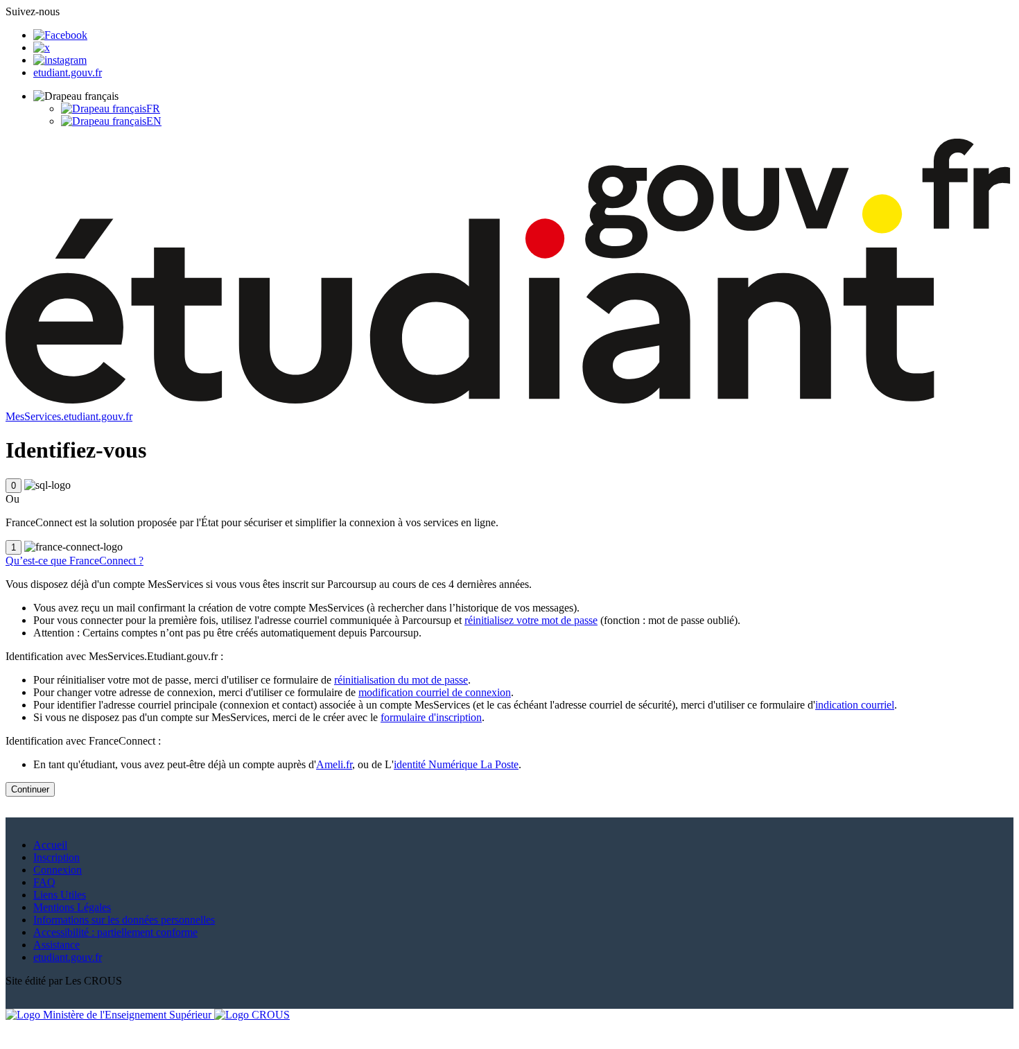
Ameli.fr (334, 764)
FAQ (44, 882)
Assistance (56, 945)
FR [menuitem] (153, 108)
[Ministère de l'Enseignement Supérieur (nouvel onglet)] (110, 1015)
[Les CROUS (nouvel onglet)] (252, 1015)
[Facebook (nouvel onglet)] (60, 35)
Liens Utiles (59, 895)
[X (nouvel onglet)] (41, 47)
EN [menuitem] (154, 121)
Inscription (56, 857)
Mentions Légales (72, 907)
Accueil (50, 845)
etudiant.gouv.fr (67, 72)
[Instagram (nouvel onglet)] (60, 60)
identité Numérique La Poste (456, 764)
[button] (76, 96)
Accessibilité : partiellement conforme (115, 932)
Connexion (57, 870)
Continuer (30, 789)
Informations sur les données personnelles (124, 920)
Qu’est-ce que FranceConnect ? (74, 560)
